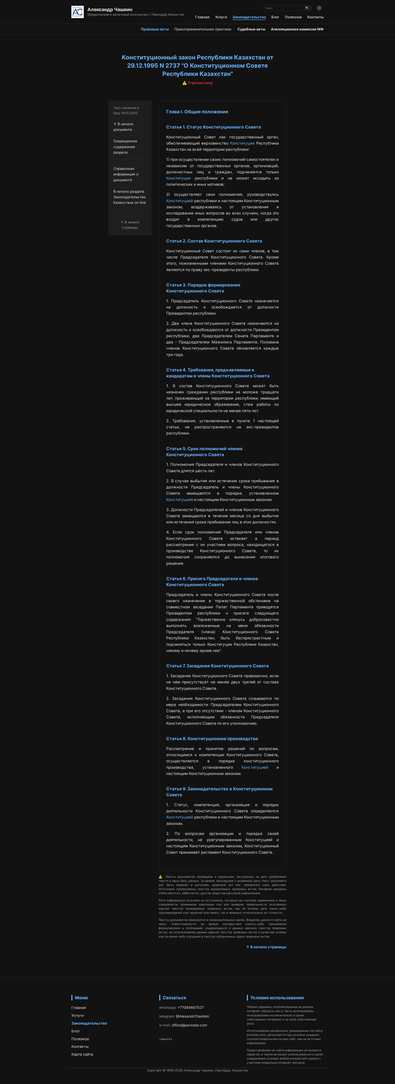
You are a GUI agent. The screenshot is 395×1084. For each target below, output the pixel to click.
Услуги (221, 17)
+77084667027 (191, 1007)
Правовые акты (155, 29)
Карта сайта (82, 1054)
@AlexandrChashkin (192, 1016)
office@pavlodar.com (189, 1025)
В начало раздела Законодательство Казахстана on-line (129, 197)
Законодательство (249, 17)
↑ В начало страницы (266, 947)
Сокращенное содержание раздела (125, 146)
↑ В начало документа (123, 127)
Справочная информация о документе (125, 174)
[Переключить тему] (319, 8)
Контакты (315, 17)
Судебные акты (251, 29)
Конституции (242, 143)
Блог (275, 17)
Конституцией (179, 200)
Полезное (293, 17)
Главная (202, 17)
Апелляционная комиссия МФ (297, 29)
